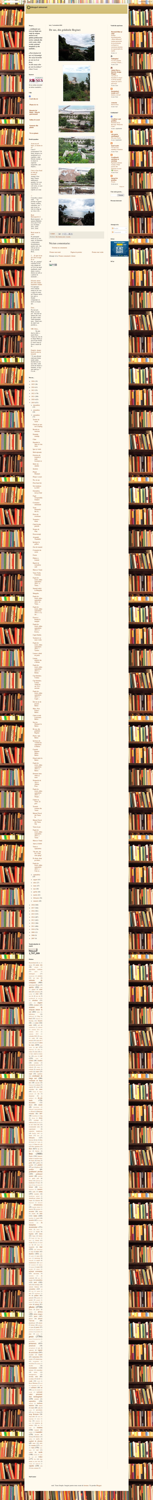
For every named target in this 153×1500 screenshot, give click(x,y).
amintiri (40, 976)
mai (34, 889)
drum (40, 1118)
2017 (33, 908)
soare (32, 1408)
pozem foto (37, 1339)
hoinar (60, 237)
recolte (31, 1366)
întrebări (31, 1218)
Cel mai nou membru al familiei (117, 148)
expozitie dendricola (35, 1131)
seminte (36, 1399)
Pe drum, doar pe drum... (37, 859)
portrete (31, 1331)
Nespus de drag (36, 530)
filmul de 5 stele (35, 1142)
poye (30, 1334)
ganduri (31, 1165)
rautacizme (35, 1357)
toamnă (36, 1430)
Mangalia (36, 593)
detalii (40, 1105)
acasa (30, 965)
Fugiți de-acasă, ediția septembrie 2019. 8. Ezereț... (37, 628)
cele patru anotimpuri (115, 135)
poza (38, 1334)
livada (30, 1242)
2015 (33, 914)
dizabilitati (35, 1116)
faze (38, 1135)
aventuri (36, 1005)
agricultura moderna (35, 969)
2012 (33, 923)
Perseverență (37, 534)
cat (37, 1047)
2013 (33, 920)
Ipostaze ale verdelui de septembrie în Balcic (37, 743)
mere (38, 1256)
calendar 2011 (36, 1029)
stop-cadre (32, 1416)
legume (31, 1234)
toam (30, 1427)
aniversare (32, 985)
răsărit (31, 1359)
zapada (31, 1465)
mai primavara (38, 1249)
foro (30, 1151)
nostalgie (37, 1285)
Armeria (114, 102)
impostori (31, 1202)
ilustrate (37, 1200)
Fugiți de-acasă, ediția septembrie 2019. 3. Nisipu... (37, 793)
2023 (33, 390)
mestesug (37, 1258)
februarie (36, 898)
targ (30, 1421)
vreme (30, 1463)
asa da (31, 996)
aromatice (37, 992)
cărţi (38, 1049)
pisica (40, 1311)
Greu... (33, 308)
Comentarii (117, 232)
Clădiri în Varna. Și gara (36, 802)
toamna (39, 1427)
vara (32, 1447)
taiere (38, 1419)
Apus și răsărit (37, 843)
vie (35, 1459)
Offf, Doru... (35, 329)
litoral (37, 1240)
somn (30, 1410)
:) (31, 195)
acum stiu (39, 965)
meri (30, 1258)
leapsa (38, 1232)
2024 (33, 387)
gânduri (40, 1165)
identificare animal (34, 1196)
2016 (33, 911)
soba (39, 1408)
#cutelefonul (32, 963)
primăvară (32, 1346)
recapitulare (36, 1361)
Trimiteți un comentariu (59, 248)
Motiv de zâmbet (36, 465)
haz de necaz (37, 1185)
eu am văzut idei (34, 1125)
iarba (33, 1192)
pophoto (38, 1329)
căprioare (31, 1049)
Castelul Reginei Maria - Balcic (36, 752)
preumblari (32, 1341)
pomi (37, 1327)
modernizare (32, 1263)
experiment (32, 1129)
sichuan (31, 1403)
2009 (33, 932)
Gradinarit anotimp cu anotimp (115, 159)
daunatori (31, 1096)
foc (38, 1149)
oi (41, 1289)
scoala (30, 1392)
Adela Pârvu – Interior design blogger (116, 72)
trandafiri (39, 1432)
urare (34, 1443)
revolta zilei (33, 1376)
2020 (33, 399)
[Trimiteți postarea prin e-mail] (59, 234)
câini (35, 1052)
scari (33, 1390)
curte (40, 1089)
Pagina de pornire (76, 252)
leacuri (30, 1231)
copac (37, 1071)
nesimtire (31, 1276)
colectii (31, 1067)
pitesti (31, 1319)
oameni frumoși (34, 1287)
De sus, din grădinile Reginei (36, 731)
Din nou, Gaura (116, 138)
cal (39, 1025)
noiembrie (36, 410)
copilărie (39, 1074)
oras (30, 1293)
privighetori (32, 1348)
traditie (30, 1432)
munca (40, 1265)
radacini (31, 1350)
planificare (32, 1323)
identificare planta (34, 1198)
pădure (36, 1302)
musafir (31, 1269)
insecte (31, 1209)
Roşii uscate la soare (35, 233)
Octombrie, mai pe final (37, 492)
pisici (35, 1316)
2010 (33, 929)
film (41, 1140)
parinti (31, 1300)
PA (30, 1295)
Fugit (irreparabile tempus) (37, 498)
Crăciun (31, 1085)
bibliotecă (31, 1016)
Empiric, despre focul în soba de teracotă (36, 352)
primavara (32, 1343)
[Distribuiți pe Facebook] (69, 234)
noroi (30, 1285)
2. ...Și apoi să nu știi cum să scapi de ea (36, 257)
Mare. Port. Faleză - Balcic (36, 710)
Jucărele (35, 469)
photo (31, 1306)
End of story (115, 104)
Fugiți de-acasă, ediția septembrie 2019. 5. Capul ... (37, 695)
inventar (31, 1211)
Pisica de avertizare (37, 515)
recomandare (33, 1368)
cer (41, 1056)
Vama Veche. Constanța (37, 574)
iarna (40, 1191)
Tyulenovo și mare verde (37, 639)
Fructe (35, 555)
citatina (36, 1063)
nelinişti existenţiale (35, 1271)
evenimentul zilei (34, 1127)
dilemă (33, 1111)
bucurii (40, 1021)
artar (37, 994)
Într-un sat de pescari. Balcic (37, 704)
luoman (86, 1485)
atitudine (35, 1000)
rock (38, 1381)
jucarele (31, 1220)
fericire (31, 1140)
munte (32, 1267)
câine (30, 1052)
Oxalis (113, 182)
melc (41, 1254)
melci (32, 1256)
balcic (38, 1012)
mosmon (33, 1265)
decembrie (36, 405)
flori (30, 1148)
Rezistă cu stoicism (36, 430)
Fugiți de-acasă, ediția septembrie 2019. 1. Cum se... (37, 867)
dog (41, 1116)
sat (41, 1387)
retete (35, 1372)
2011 (33, 926)
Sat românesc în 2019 (37, 487)
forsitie (37, 1151)
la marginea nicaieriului (35, 1224)
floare (30, 1144)
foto (57, 237)
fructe (31, 1156)
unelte (38, 1439)
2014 (33, 917)
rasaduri (31, 1355)
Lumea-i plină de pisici (37, 654)
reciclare (31, 1363)
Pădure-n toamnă (36, 559)
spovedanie (39, 1410)
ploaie (33, 1325)
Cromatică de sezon (37, 551)
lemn (40, 1234)
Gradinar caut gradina (116, 120)
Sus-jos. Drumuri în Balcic (37, 724)
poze (64, 237)
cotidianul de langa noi (35, 1077)
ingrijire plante (36, 1207)
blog (38, 1016)
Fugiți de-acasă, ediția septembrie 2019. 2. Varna (37, 833)
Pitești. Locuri (37, 477)
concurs (38, 1069)
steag (38, 1412)
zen (41, 1466)
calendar (40, 1027)
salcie (41, 1385)
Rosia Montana (33, 1383)
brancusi (38, 1018)
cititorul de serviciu (34, 1065)
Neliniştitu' (115, 58)
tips (39, 1425)
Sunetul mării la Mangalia (37, 589)
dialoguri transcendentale (35, 1109)
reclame (38, 1363)
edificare (31, 1122)
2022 (33, 393)
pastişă (38, 1300)
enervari (38, 1122)
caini (30, 1025)
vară (37, 1450)
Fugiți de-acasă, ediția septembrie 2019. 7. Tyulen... (37, 646)
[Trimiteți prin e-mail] (63, 234)
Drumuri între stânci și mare (37, 775)
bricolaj (31, 1021)
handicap (38, 1180)
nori (35, 1282)
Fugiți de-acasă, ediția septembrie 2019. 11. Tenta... (37, 581)
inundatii (38, 1209)
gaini (30, 1163)
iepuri (30, 1200)
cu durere (37, 1085)
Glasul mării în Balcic (37, 759)
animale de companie (35, 981)
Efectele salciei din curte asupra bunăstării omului (36, 282)
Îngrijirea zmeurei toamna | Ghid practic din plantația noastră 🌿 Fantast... (116, 166)
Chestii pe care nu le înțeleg (37, 425)
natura (38, 1269)
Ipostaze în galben (36, 543)
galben (38, 1163)
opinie (38, 1291)
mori (41, 1262)
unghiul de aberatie (35, 1441)
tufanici (37, 1437)
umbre (30, 1439)
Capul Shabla (37, 635)
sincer (40, 1406)
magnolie (31, 1247)
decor (30, 1105)
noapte (31, 1280)
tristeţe (31, 1437)
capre (41, 1036)
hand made (115, 145)
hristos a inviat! (116, 95)
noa (39, 1278)
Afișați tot (121, 186)
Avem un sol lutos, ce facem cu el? (36, 145)
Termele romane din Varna (37, 808)
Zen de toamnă (37, 547)
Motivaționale (37, 452)
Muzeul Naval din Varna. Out (37, 822)
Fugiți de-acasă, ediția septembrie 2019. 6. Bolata (37, 669)
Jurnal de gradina (114, 179)
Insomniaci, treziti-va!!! (115, 92)
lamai (38, 1229)
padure (36, 1295)
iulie (35, 883)
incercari (40, 1202)
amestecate (31, 976)
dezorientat (36, 1107)
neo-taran (36, 1273)
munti (38, 1267)
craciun (37, 1083)
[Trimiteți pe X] (67, 234)
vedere (31, 1452)
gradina (31, 1169)
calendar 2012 (33, 1031)
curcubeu (31, 1089)
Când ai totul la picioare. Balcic (37, 717)
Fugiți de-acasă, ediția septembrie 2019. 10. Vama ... (37, 600)
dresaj (33, 1118)
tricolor (37, 1434)
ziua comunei (35, 1468)
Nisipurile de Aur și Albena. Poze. (37, 783)
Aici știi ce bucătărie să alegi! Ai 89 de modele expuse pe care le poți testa (116, 79)
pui (39, 1348)
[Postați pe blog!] (65, 234)
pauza (30, 1302)
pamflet (38, 1298)
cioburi (31, 1060)
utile (41, 1443)
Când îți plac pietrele (37, 525)
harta (30, 1185)
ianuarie (36, 901)
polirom (40, 1325)
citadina (39, 1060)
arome (30, 994)
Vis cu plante (33, 133)
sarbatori (34, 1387)
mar (32, 1252)
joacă (37, 1218)
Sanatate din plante (33, 126)
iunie (35, 886)
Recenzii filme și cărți (116, 33)
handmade (32, 1183)
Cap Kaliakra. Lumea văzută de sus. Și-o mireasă (37, 684)
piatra (30, 1309)
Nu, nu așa (36, 480)
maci (38, 1245)
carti (35, 1043)
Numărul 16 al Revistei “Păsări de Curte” (117, 124)
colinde (31, 1069)
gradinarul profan (35, 1171)
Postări (115, 228)
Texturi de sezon (36, 420)
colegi (38, 1067)
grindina (40, 1176)
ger (33, 1167)
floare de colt (38, 1144)
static (33, 1412)
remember (39, 1370)
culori (38, 1087)
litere (30, 1240)
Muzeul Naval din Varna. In (37, 815)
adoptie (36, 967)
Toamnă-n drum (36, 520)
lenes (34, 1236)
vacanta (68, 237)
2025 (33, 384)
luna (36, 1242)
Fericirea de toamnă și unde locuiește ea (37, 458)
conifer (31, 1071)
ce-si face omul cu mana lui (35, 1054)
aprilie (35, 892)
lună (41, 1242)
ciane (37, 1058)
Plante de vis (33, 104)
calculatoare (32, 1027)
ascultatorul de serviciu (35, 998)
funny (38, 1161)
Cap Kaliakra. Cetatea (37, 677)
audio (30, 1003)
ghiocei (38, 1167)
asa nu (38, 996)
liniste (40, 1236)
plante (40, 1323)
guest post (35, 1178)
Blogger (98, 1485)
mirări (38, 1260)
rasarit (40, 1355)
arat (41, 987)
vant (41, 1445)
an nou (36, 978)
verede (35, 1454)
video (40, 1456)
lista (39, 1238)
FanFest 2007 (36, 1133)
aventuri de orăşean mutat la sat (35, 1009)
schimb (38, 1390)
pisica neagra (38, 1314)
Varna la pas (37, 827)
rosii (41, 1383)
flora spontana (36, 1146)
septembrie (36, 875)
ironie (40, 1211)
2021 (33, 396)
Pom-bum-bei (37, 483)
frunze (33, 1161)
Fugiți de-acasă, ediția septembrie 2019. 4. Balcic (37, 767)
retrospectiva (32, 1374)
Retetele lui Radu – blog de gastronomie (34, 112)
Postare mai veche (97, 252)
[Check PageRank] (53, 265)
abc (39, 963)
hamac (31, 1181)
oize (32, 1291)
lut (32, 1245)
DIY (41, 1113)
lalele (30, 1229)
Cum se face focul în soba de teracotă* (36, 172)
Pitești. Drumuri (36, 473)
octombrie (36, 415)
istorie (33, 1214)
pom (32, 1327)
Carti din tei (33, 99)
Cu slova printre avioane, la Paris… (117, 61)
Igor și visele (37, 449)
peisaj (37, 1304)
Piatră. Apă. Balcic (36, 737)
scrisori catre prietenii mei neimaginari (35, 1394)
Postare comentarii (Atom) (67, 256)
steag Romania (34, 1414)
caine (36, 1023)
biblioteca (32, 1014)
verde (40, 1452)
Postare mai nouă (55, 252)
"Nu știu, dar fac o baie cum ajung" (37, 853)
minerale (31, 1260)
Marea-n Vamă (37, 570)
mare (37, 1251)
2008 (33, 935)
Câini (34, 439)
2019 (33, 402)
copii (30, 1074)
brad (30, 1018)
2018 (33, 905)
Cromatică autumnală (37, 504)
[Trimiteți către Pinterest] (72, 234)
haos (39, 1183)
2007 (33, 938)
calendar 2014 (33, 1036)
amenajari (32, 974)
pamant (31, 1298)
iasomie (36, 1194)
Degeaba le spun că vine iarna (37, 444)
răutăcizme (39, 1359)
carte (33, 1038)
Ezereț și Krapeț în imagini (36, 619)
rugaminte (34, 1385)
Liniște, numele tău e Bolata (37, 660)
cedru (35, 1056)
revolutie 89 (32, 1379)
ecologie (36, 1120)
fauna (30, 1135)
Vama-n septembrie (37, 847)
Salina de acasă (34, 120)
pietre (38, 1309)
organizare (37, 1293)
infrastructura (38, 1205)
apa (39, 985)
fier (37, 1140)
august (35, 879)
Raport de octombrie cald (37, 565)
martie (35, 895)
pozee (30, 1339)
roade (30, 1381)
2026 (33, 381)
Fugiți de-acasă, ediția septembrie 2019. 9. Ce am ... (37, 610)
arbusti (34, 989)
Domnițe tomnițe (36, 435)
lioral (32, 1238)
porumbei (37, 1331)
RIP (39, 1379)
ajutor (36, 971)
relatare (31, 1370)
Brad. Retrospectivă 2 (36, 216)
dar (38, 1094)
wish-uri (38, 1463)
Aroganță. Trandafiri (37, 538)
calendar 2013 (33, 1034)
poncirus (31, 1329)
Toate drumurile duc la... (37, 509)
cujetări (31, 1087)
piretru (30, 1312)
